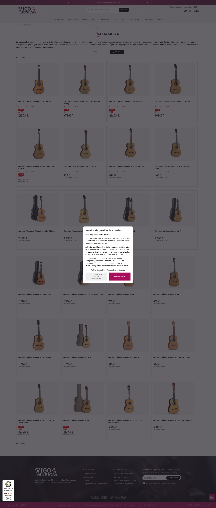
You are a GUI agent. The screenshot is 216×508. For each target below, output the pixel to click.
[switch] (8, 498)
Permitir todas (119, 276)
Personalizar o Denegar (116, 270)
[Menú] (12, 481)
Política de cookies (98, 270)
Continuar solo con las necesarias (96, 276)
